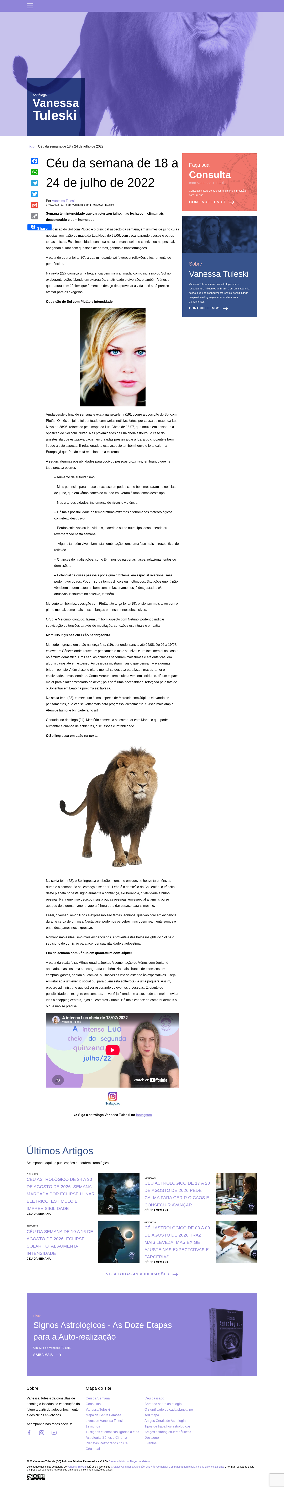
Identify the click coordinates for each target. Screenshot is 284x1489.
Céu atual (93, 1449)
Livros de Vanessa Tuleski (105, 1421)
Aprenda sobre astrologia (163, 1404)
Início (31, 146)
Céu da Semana (98, 1398)
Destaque (151, 1437)
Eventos (150, 1443)
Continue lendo (207, 202)
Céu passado (154, 1398)
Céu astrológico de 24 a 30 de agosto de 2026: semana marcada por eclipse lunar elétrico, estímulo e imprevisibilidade (61, 1194)
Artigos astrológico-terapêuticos (167, 1432)
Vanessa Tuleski (64, 201)
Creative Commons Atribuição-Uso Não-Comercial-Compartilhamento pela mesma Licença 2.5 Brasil (168, 1466)
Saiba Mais (43, 1355)
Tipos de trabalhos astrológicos (167, 1426)
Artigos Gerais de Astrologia (165, 1421)
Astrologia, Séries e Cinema (106, 1437)
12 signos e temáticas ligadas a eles (112, 1432)
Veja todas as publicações (137, 1274)
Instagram (144, 1115)
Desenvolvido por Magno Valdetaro (129, 1461)
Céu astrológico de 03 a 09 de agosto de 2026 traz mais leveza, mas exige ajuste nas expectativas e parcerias (177, 1242)
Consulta (210, 174)
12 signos (93, 1426)
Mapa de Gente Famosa (103, 1415)
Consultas (93, 1404)
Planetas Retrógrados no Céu (108, 1443)
